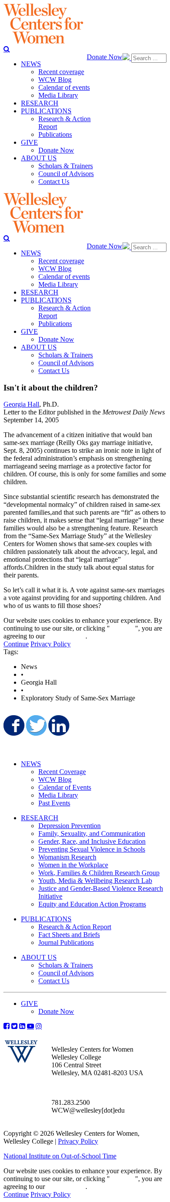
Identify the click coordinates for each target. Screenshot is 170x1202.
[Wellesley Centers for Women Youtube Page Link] (30, 1025)
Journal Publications (66, 942)
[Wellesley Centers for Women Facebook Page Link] (6, 1025)
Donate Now (104, 57)
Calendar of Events (64, 787)
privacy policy (66, 636)
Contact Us (53, 981)
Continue (122, 628)
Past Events (54, 803)
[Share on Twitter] (35, 725)
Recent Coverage (62, 771)
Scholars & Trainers (65, 965)
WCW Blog (54, 779)
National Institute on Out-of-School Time (59, 1156)
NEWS (31, 763)
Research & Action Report (74, 926)
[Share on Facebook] (13, 725)
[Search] (6, 48)
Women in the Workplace (73, 865)
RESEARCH (39, 818)
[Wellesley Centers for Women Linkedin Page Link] (22, 1025)
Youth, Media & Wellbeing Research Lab (95, 880)
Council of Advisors (66, 973)
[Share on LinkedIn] (58, 725)
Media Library (58, 795)
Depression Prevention (69, 825)
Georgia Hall (21, 404)
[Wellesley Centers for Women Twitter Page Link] (14, 1025)
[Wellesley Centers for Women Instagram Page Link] (39, 1025)
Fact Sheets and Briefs (69, 934)
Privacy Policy (51, 644)
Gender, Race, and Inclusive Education (92, 841)
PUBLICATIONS (46, 919)
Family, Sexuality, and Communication (91, 833)
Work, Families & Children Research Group (99, 872)
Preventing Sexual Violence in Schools (91, 849)
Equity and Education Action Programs (92, 904)
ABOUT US (39, 957)
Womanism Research (67, 857)
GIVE (29, 1003)
